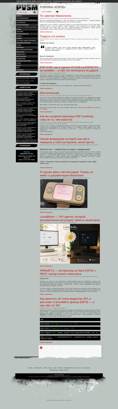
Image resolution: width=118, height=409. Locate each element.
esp (59, 39)
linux (18, 67)
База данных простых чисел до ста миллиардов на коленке (26, 115)
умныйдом (95, 276)
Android (34, 1)
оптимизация (43, 123)
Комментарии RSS (63, 370)
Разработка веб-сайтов (24, 61)
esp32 (55, 18)
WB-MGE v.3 (74, 125)
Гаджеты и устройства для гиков (27, 27)
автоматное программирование (72, 18)
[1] (87, 24)
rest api (68, 276)
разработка (20, 47)
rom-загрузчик (65, 122)
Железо (19, 65)
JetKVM (89, 85)
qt (58, 18)
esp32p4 (59, 73)
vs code (61, 18)
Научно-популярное (23, 25)
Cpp (55, 308)
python (19, 45)
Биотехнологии (74, 144)
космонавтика (21, 58)
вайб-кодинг (82, 144)
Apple (43, 1)
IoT (61, 144)
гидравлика (88, 144)
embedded (64, 178)
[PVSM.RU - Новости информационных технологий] (27, 8)
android (19, 38)
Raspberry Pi (80, 39)
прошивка (64, 123)
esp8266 (66, 39)
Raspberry (73, 39)
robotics (42, 40)
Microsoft (49, 1)
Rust (72, 276)
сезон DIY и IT (73, 95)
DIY (55, 144)
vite (77, 276)
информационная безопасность (27, 20)
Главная (18, 1)
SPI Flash (71, 122)
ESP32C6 (73, 222)
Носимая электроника (76, 178)
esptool (59, 122)
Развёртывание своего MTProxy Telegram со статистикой (27, 140)
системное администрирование (26, 40)
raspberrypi (96, 39)
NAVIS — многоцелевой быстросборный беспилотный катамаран (25, 99)
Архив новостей (26, 1)
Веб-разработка (21, 56)
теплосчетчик (81, 95)
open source (20, 52)
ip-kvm (63, 73)
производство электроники (54, 123)
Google (39, 1)
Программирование (23, 18)
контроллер (95, 144)
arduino (56, 39)
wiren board (80, 122)
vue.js (80, 276)
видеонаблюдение (87, 276)
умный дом (88, 95)
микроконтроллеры (88, 122)
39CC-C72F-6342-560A (23, 83)
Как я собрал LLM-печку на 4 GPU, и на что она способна (26, 104)
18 (60, 347)
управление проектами (23, 43)
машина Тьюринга (85, 18)
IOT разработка (66, 144)
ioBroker (60, 95)
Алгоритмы (20, 70)
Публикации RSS (54, 370)
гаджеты (19, 36)
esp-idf (55, 276)
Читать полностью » (46, 32)
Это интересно (21, 22)
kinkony (65, 95)
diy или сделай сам (22, 34)
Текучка (19, 29)
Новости (19, 16)
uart (75, 122)
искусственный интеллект (25, 49)
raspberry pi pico (88, 39)
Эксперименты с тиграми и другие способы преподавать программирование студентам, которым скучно (27, 93)
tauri (75, 276)
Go (70, 39)
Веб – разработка (77, 1)
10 (52, 347)
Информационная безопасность (62, 1)
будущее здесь (21, 54)
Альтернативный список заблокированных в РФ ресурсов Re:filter (26, 124)
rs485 (68, 95)
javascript (20, 31)
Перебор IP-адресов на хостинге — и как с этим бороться (27, 119)
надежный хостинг (26, 152)
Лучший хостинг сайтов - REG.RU (26, 78)
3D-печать (56, 178)
